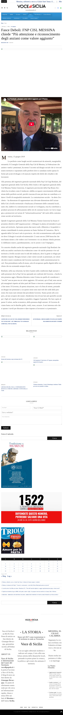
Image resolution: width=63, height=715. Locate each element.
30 (57, 571)
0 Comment (13, 26)
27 (31, 571)
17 (5, 568)
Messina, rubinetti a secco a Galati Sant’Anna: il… (35, 2)
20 (31, 568)
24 (5, 571)
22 (48, 568)
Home (2, 23)
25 (14, 571)
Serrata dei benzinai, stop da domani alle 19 (11, 359)
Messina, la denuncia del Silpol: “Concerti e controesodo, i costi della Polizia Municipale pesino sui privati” (25, 585)
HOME (21, 707)
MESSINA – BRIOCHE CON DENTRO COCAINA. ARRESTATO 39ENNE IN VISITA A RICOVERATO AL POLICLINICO (30, 594)
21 (40, 568)
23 (57, 568)
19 (22, 568)
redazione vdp (4, 42)
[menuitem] (5, 14)
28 (40, 571)
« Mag (3, 576)
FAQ (29, 707)
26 (22, 571)
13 (31, 566)
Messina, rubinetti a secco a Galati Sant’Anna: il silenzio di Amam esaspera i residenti (21, 582)
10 (5, 566)
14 (40, 566)
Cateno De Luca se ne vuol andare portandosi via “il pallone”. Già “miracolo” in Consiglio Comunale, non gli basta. (15, 321)
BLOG (25, 707)
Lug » (9, 576)
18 (14, 568)
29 (48, 571)
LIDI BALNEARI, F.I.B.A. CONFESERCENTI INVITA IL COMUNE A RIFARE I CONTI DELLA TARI (14, 388)
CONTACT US (35, 707)
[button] (2, 8)
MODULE (41, 707)
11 (14, 566)
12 (22, 566)
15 (48, 566)
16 (57, 566)
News (5, 23)
